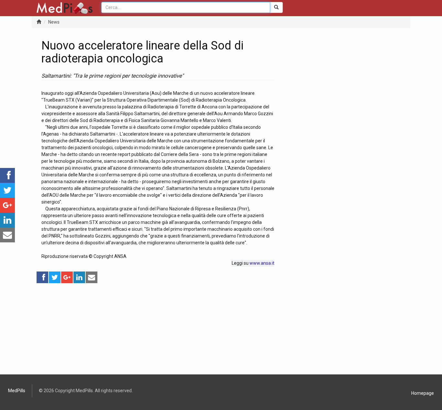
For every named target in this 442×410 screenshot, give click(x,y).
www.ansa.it (261, 263)
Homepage (422, 393)
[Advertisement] (158, 329)
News (54, 22)
